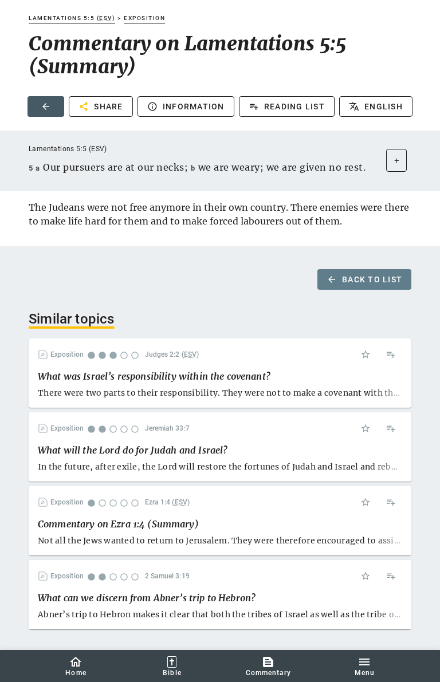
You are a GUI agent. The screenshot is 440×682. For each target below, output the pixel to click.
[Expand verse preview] (396, 160)
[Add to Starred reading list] (365, 354)
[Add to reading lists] (390, 354)
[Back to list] (46, 106)
